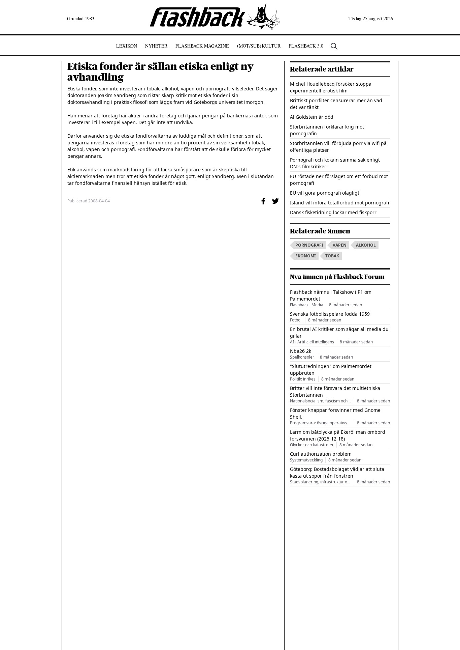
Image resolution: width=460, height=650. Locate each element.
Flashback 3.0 (306, 46)
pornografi (309, 245)
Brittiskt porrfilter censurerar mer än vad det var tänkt (336, 103)
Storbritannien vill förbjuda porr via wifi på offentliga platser (338, 146)
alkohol (366, 245)
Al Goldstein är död (311, 117)
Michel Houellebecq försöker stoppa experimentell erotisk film (330, 87)
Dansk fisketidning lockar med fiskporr (333, 212)
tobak (332, 256)
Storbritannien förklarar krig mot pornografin (327, 130)
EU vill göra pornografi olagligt (324, 193)
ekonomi (305, 256)
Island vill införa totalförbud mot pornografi (339, 202)
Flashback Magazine (202, 46)
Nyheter (156, 46)
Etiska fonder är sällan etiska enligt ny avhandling (160, 72)
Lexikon (126, 46)
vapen (340, 245)
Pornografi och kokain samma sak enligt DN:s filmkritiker (335, 163)
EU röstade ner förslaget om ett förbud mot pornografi (339, 179)
